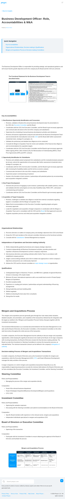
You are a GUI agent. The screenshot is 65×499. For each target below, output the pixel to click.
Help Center (31, 493)
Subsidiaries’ (20, 237)
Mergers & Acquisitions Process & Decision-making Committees (25, 50)
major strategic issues (41, 263)
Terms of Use (14, 493)
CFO (35, 358)
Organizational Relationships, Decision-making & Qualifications (25, 47)
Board (43, 211)
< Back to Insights (7, 11)
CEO (36, 137)
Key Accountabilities (12, 44)
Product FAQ (23, 493)
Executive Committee (20, 125)
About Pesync (40, 493)
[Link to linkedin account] (61, 480)
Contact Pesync (6, 495)
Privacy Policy (5, 493)
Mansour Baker (9, 27)
